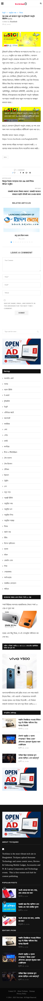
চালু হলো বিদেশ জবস (21, 235)
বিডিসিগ (5, 157)
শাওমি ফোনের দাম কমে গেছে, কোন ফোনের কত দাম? (27, 891)
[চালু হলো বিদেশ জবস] (21, 220)
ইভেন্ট (4, 13)
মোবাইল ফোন (8, 560)
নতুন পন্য (7, 492)
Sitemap (32, 991)
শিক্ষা (5, 566)
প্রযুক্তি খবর (12, 13)
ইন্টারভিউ (7, 401)
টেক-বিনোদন (8, 463)
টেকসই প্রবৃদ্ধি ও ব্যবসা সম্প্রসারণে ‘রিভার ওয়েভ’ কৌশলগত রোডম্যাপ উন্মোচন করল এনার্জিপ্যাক (29, 740)
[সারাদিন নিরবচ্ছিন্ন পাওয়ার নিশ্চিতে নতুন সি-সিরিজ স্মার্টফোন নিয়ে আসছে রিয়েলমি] (9, 723)
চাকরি (6, 441)
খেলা (5, 429)
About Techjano (22, 991)
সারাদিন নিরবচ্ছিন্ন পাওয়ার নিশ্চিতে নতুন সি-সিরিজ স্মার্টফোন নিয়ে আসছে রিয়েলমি (29, 723)
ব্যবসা (6, 549)
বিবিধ (5, 537)
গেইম (6, 435)
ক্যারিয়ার (7, 424)
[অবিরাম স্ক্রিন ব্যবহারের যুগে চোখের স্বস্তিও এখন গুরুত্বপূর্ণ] (9, 758)
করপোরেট (7, 418)
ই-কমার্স (6, 395)
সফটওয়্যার (7, 577)
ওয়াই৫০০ (32, 704)
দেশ (5, 486)
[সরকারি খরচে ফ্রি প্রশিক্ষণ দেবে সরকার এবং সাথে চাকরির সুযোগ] (9, 907)
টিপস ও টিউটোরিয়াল (10, 452)
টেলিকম (6, 469)
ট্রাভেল (6, 475)
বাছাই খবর (7, 532)
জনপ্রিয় (6, 446)
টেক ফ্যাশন (8, 458)
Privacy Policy (21, 994)
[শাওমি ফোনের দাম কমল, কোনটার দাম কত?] (9, 921)
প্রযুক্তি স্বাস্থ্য (9, 520)
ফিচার (21, 13)
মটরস (6, 555)
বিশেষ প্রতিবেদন (9, 543)
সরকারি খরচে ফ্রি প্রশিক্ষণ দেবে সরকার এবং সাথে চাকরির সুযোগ (28, 905)
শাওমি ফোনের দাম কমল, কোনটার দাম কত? (29, 919)
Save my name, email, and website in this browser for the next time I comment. (19, 305)
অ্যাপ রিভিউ (8, 389)
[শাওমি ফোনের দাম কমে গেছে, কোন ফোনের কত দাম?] (9, 893)
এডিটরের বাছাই (9, 412)
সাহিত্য (6, 589)
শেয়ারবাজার (7, 572)
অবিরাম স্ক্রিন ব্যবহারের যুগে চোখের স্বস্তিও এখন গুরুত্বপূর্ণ (28, 756)
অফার (6, 384)
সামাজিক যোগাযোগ (10, 583)
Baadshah (13, 22)
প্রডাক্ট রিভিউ (8, 498)
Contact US (12, 991)
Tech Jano (20, 997)
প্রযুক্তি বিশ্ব (8, 515)
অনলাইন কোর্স (8, 378)
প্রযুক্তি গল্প (8, 509)
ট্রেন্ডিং (6, 481)
